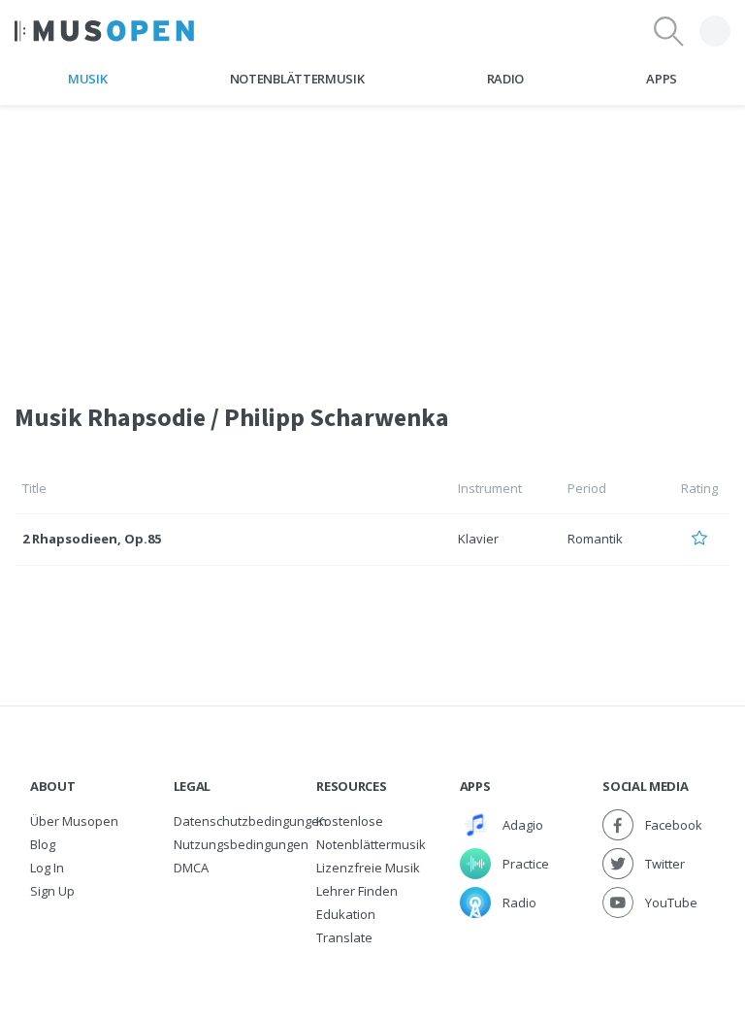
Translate (344, 937)
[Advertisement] (372, 241)
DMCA (191, 867)
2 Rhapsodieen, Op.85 (91, 538)
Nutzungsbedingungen (241, 844)
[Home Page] (104, 31)
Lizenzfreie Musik (368, 867)
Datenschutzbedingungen (250, 821)
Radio (505, 78)
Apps (661, 78)
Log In (47, 867)
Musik (87, 78)
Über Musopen (74, 821)
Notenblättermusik (297, 78)
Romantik (595, 538)
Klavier (478, 538)
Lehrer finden (357, 891)
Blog (42, 844)
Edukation (345, 914)
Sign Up (52, 891)
